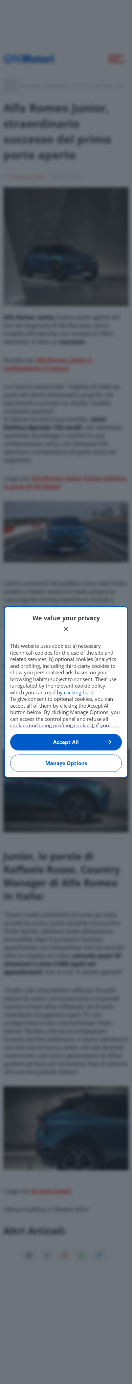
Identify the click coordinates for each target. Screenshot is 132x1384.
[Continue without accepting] (66, 629)
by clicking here (75, 692)
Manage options (66, 763)
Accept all (66, 742)
